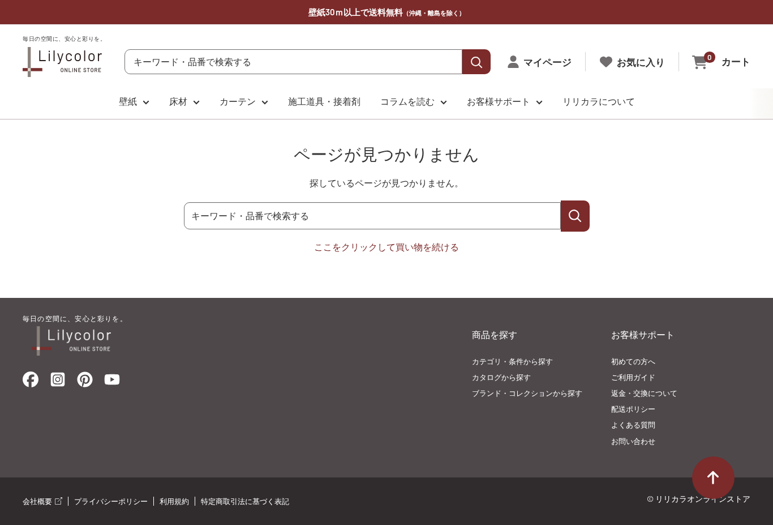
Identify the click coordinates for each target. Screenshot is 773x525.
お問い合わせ (633, 441)
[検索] (476, 61)
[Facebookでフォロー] (30, 382)
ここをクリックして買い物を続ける (386, 246)
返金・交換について (644, 393)
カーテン (238, 101)
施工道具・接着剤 (324, 101)
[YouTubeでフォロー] (112, 383)
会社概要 (38, 501)
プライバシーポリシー (111, 501)
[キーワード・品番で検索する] (575, 216)
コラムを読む (407, 101)
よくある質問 (633, 424)
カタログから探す (501, 377)
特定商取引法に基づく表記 (245, 501)
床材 (178, 101)
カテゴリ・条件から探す (512, 361)
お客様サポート (498, 101)
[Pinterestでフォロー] (85, 382)
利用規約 (174, 501)
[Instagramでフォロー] (58, 383)
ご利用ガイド (633, 377)
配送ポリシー (633, 408)
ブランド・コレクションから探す (527, 393)
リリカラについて (598, 101)
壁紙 (128, 101)
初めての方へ (633, 361)
